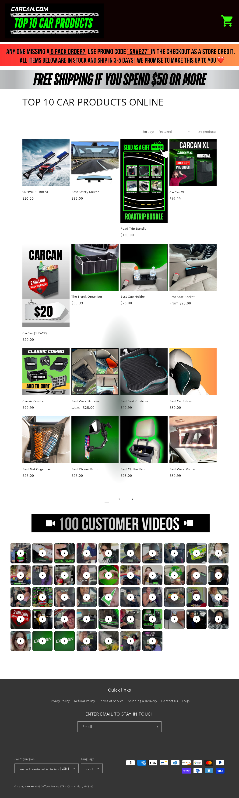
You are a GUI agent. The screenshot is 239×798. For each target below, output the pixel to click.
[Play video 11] (20, 575)
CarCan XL (177, 192)
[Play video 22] (42, 597)
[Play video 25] (108, 597)
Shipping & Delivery (142, 701)
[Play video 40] (218, 619)
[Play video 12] (42, 575)
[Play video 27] (152, 597)
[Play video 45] (108, 641)
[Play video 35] (108, 619)
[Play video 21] (20, 597)
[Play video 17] (152, 575)
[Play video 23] (64, 597)
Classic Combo (33, 401)
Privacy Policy (59, 701)
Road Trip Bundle (133, 229)
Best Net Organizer (36, 469)
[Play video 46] (130, 641)
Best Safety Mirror (85, 192)
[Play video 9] (196, 553)
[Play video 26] (130, 597)
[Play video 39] (196, 619)
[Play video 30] (218, 597)
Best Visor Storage (85, 401)
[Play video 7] (152, 553)
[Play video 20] (218, 575)
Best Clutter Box (132, 469)
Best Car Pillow (180, 401)
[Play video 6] (130, 553)
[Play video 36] (130, 619)
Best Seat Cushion (134, 401)
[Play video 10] (218, 553)
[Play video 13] (64, 575)
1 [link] (107, 498)
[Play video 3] (64, 553)
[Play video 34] (86, 619)
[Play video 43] (64, 641)
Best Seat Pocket (182, 297)
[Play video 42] (42, 641)
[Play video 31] (20, 619)
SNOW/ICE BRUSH (35, 192)
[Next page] (132, 499)
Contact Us (169, 701)
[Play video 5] (108, 553)
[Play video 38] (174, 619)
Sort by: (148, 132)
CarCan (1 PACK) (34, 333)
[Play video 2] (42, 553)
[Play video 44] (86, 641)
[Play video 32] (42, 619)
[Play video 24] (86, 597)
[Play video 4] (86, 553)
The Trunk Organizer (86, 297)
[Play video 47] (152, 641)
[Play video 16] (130, 575)
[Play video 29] (196, 597)
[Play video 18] (174, 575)
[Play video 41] (20, 641)
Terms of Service (111, 701)
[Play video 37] (152, 619)
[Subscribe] (156, 726)
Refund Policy (84, 701)
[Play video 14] (86, 575)
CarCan (29, 786)
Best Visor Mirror (182, 469)
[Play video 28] (174, 597)
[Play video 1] (20, 553)
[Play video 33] (64, 619)
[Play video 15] (108, 575)
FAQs (186, 701)
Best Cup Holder (132, 297)
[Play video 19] (196, 575)
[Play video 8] (174, 553)
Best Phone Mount (85, 469)
